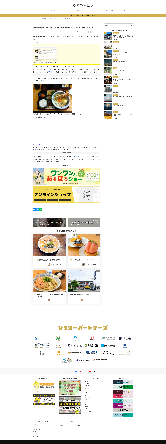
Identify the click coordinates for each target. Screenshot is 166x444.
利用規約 (35, 427)
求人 (107, 11)
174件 (50, 72)
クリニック (85, 11)
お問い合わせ (126, 11)
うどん (36, 214)
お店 (73, 11)
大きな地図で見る (37, 144)
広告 (119, 11)
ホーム (38, 11)
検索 (131, 25)
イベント (93, 11)
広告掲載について (37, 434)
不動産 (112, 11)
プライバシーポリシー (38, 429)
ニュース (45, 11)
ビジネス (100, 11)
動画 (78, 11)
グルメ (60, 11)
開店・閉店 (53, 11)
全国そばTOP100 (79, 156)
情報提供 (35, 424)
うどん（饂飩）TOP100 (42, 63)
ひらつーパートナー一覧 (38, 392)
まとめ (67, 11)
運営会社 (35, 431)
